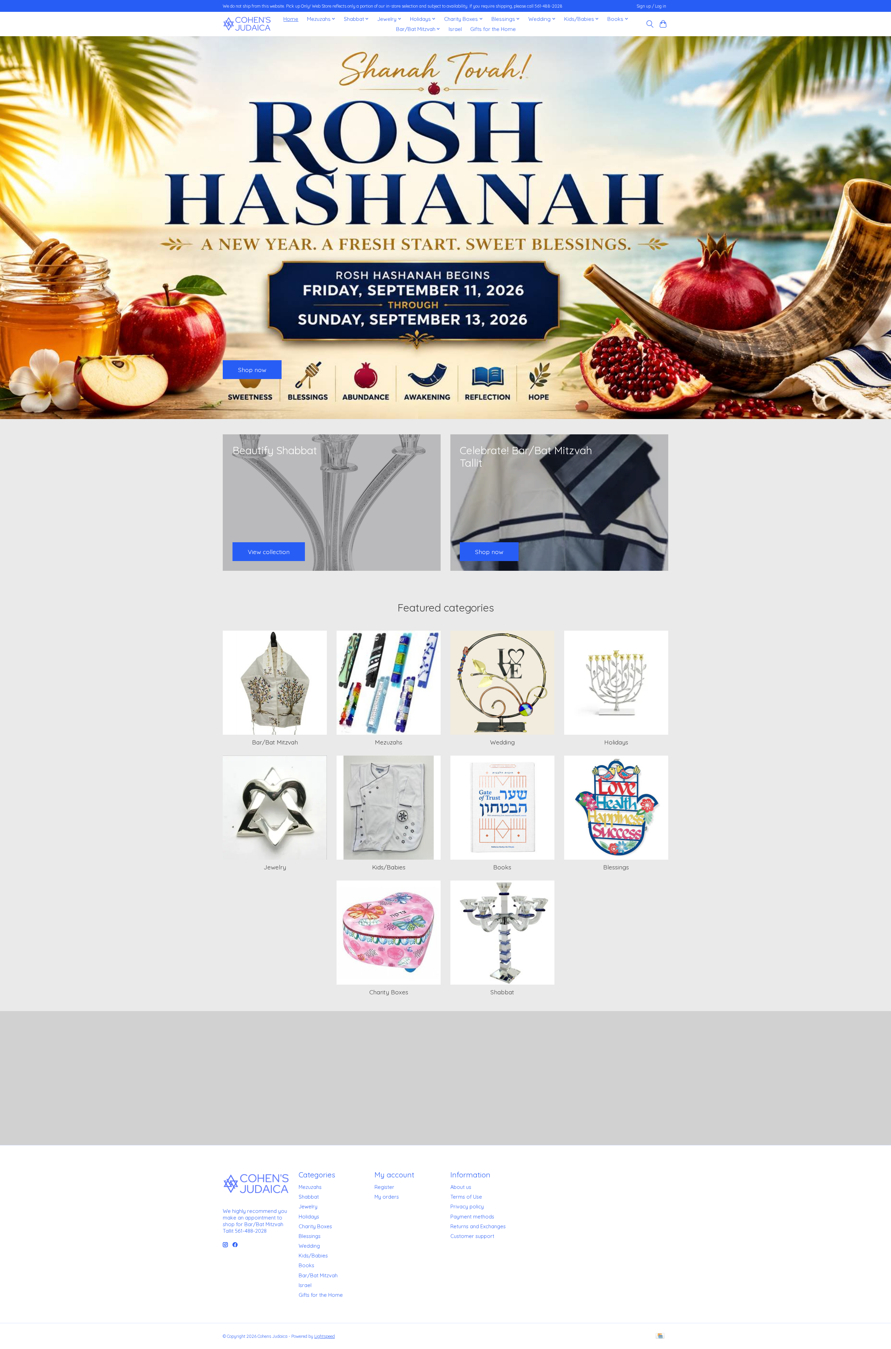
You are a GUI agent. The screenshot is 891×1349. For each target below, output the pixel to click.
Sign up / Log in (651, 6)
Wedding (502, 742)
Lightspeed (324, 1336)
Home (290, 19)
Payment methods (472, 1216)
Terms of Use (466, 1196)
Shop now (252, 369)
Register (384, 1187)
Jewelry (275, 867)
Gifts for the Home (493, 29)
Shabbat (502, 992)
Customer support (472, 1236)
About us (460, 1187)
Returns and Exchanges (478, 1226)
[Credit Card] (660, 1336)
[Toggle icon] (650, 24)
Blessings (616, 867)
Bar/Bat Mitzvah (275, 742)
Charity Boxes (388, 992)
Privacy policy (467, 1206)
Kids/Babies (388, 867)
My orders (386, 1196)
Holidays (616, 742)
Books (502, 867)
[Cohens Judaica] (247, 23)
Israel (455, 29)
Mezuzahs (388, 742)
